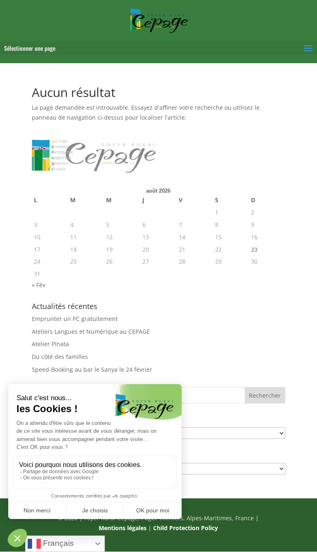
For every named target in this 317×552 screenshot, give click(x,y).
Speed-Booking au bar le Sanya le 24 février (92, 369)
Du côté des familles (60, 357)
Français (57, 543)
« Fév (38, 285)
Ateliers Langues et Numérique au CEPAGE (91, 331)
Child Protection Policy (185, 528)
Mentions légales (123, 528)
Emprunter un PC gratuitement (75, 319)
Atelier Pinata (50, 344)
